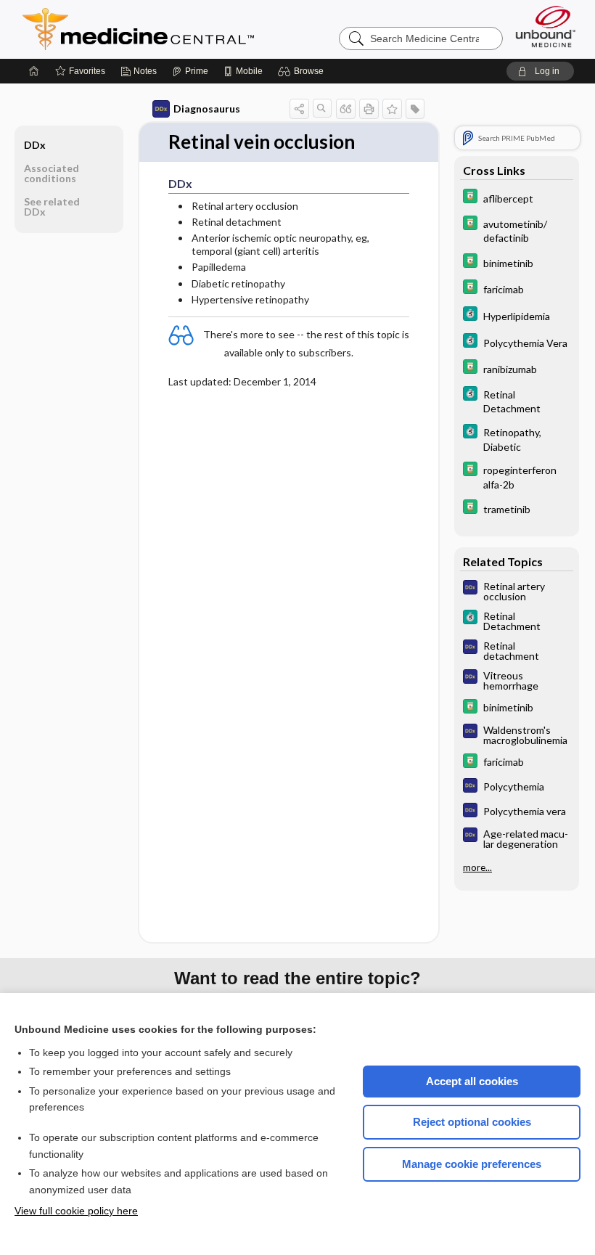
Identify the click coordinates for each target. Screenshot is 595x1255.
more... (477, 867)
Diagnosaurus (206, 108)
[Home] (34, 71)
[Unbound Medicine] (546, 26)
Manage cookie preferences (471, 1164)
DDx (35, 145)
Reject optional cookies (472, 1122)
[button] (303, 71)
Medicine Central (202, 29)
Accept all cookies (472, 1081)
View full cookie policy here (76, 1211)
